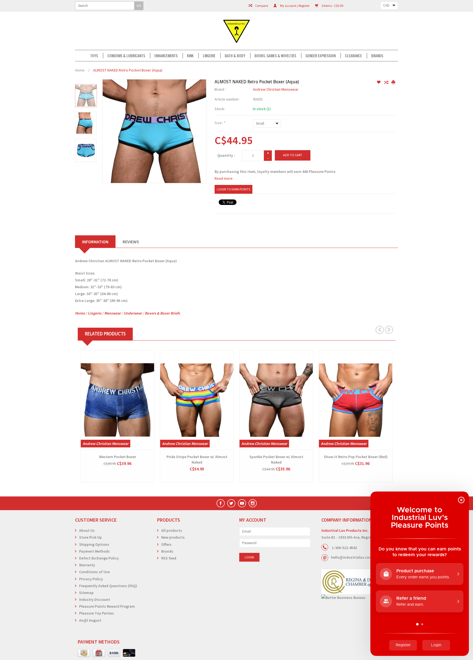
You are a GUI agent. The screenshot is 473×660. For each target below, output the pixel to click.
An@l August (90, 620)
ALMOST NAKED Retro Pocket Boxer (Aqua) (127, 70)
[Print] (393, 82)
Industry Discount (94, 599)
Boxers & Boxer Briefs (162, 313)
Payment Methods (94, 551)
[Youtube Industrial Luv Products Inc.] (242, 503)
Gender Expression (320, 55)
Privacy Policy (91, 578)
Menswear (112, 313)
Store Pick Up (90, 537)
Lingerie (209, 55)
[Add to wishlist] (379, 82)
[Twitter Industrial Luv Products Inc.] (231, 503)
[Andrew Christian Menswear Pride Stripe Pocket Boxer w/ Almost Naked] (196, 400)
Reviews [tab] (131, 241)
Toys (94, 55)
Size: (220, 122)
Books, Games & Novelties (275, 55)
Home (80, 70)
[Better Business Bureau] (359, 597)
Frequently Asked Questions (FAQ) (108, 585)
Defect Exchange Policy (99, 558)
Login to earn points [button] (233, 189)
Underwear (133, 313)
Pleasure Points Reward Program (107, 606)
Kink (190, 55)
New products (173, 537)
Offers (166, 544)
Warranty (87, 564)
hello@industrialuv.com (351, 557)
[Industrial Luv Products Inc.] (236, 30)
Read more (224, 178)
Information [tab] (95, 241)
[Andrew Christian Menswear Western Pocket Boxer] (117, 400)
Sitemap (86, 592)
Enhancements (166, 55)
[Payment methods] (84, 653)
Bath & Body (235, 55)
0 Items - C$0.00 (332, 6)
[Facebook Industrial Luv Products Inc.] (221, 503)
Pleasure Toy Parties (96, 613)
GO (139, 6)
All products (171, 530)
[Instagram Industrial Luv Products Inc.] (253, 503)
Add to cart (292, 155)
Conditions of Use (94, 571)
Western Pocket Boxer (117, 456)
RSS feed (168, 558)
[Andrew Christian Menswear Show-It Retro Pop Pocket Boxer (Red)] (355, 400)
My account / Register (294, 6)
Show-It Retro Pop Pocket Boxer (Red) (356, 456)
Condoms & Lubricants (126, 55)
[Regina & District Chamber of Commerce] (359, 581)
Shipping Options (94, 544)
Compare (261, 6)
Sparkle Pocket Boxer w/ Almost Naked (276, 459)
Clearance (353, 55)
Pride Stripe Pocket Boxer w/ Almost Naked (196, 459)
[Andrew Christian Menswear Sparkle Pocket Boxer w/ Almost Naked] (276, 400)
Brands (377, 55)
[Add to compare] (386, 82)
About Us (87, 530)
